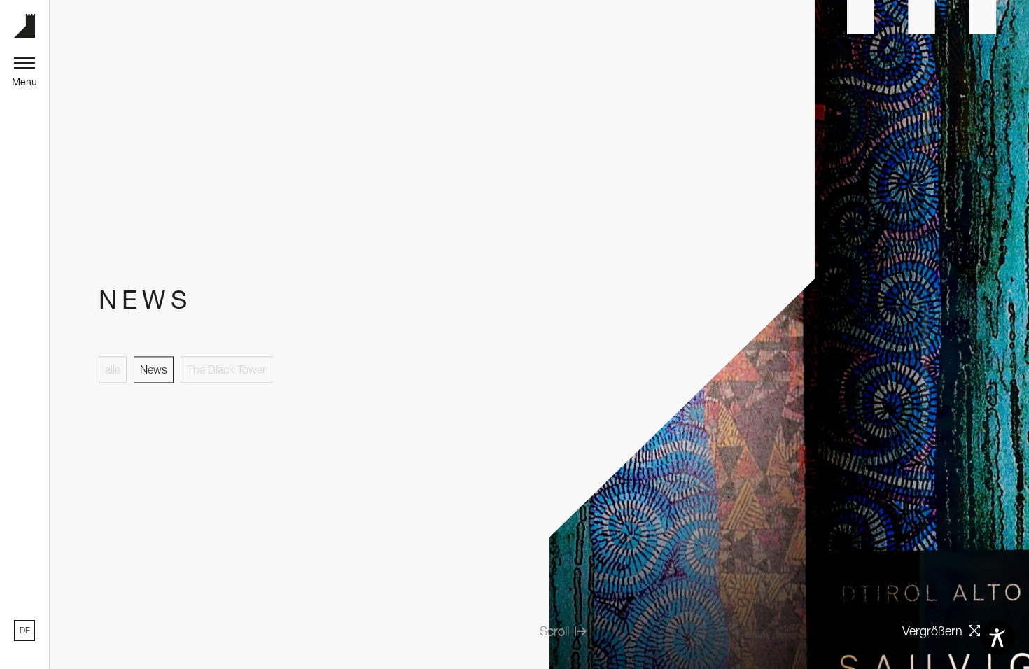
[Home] (24, 26)
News (153, 369)
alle (112, 369)
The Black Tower (226, 369)
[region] (73, 664)
